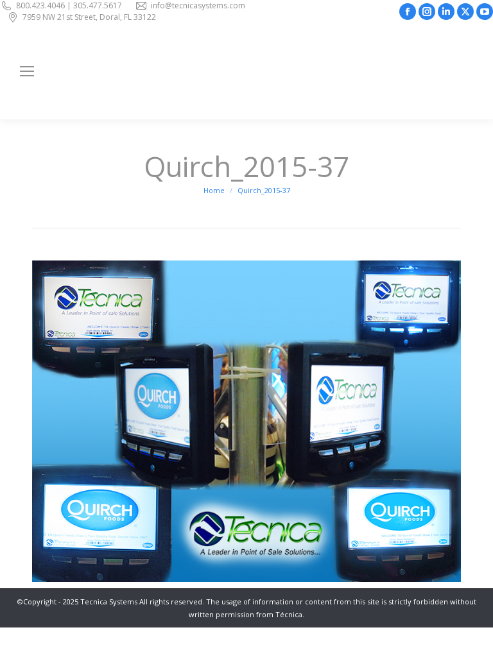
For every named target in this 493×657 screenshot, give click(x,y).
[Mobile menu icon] (27, 71)
